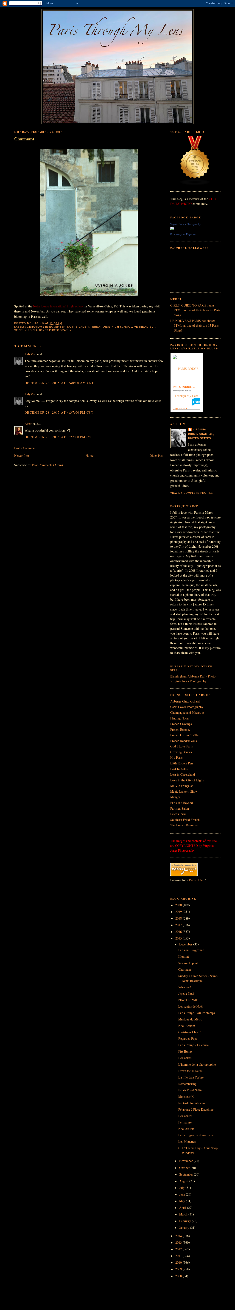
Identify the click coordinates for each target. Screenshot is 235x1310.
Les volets (184, 1058)
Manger (175, 797)
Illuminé (183, 956)
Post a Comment (25, 448)
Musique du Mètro (190, 1019)
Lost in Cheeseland (182, 774)
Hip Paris (176, 757)
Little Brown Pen (181, 763)
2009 (179, 1269)
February (185, 1221)
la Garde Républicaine (192, 1103)
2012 (179, 1249)
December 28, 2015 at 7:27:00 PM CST (59, 437)
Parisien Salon (179, 808)
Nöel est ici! (186, 1128)
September (186, 1174)
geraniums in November (46, 326)
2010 (179, 1262)
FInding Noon (179, 718)
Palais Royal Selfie (190, 1090)
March (183, 1214)
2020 (179, 905)
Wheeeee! (184, 987)
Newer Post (21, 455)
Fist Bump (185, 1051)
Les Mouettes (187, 1141)
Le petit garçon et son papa (195, 1135)
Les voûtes (185, 1116)
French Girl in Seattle (184, 735)
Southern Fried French (185, 819)
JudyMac (30, 354)
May (182, 1201)
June (182, 1194)
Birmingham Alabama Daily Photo (192, 676)
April (183, 1207)
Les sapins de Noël (190, 1006)
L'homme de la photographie (197, 1064)
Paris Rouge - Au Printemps (196, 1013)
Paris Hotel (196, 880)
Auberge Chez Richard (185, 701)
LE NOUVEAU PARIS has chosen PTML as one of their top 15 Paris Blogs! (194, 325)
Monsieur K (186, 1096)
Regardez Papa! (188, 1038)
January (184, 1227)
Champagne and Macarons (187, 712)
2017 (179, 925)
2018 (179, 918)
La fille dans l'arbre (191, 1077)
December (186, 944)
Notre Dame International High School (99, 326)
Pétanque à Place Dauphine (195, 1109)
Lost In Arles (178, 769)
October (184, 1167)
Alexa (28, 423)
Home (89, 455)
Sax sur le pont (188, 963)
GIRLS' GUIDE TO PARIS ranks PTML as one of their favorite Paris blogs (195, 310)
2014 (179, 1236)
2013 (179, 1242)
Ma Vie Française (181, 785)
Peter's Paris (178, 814)
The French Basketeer (184, 825)
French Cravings (181, 724)
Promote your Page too (183, 234)
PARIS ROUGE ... (184, 387)
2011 (179, 1256)
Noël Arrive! (186, 1025)
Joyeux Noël (186, 993)
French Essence (180, 729)
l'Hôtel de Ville (188, 1000)
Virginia (199, 429)
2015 (179, 938)
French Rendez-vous (183, 741)
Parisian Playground (191, 950)
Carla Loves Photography (186, 707)
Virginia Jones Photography (48, 330)
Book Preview (180, 408)
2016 (179, 931)
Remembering (187, 1083)
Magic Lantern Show (184, 791)
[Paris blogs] (195, 184)
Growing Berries (181, 752)
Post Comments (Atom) (47, 465)
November (186, 1161)
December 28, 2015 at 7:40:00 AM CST (59, 383)
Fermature (185, 1122)
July (182, 1187)
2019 (179, 911)
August (184, 1181)
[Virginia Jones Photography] (172, 229)
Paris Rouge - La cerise (193, 1045)
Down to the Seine (190, 1071)
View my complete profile (191, 492)
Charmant (24, 139)
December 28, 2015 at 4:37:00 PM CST (59, 412)
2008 (179, 1276)
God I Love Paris (181, 746)
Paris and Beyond (181, 802)
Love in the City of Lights (187, 780)
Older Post (156, 455)
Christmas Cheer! (189, 1032)
